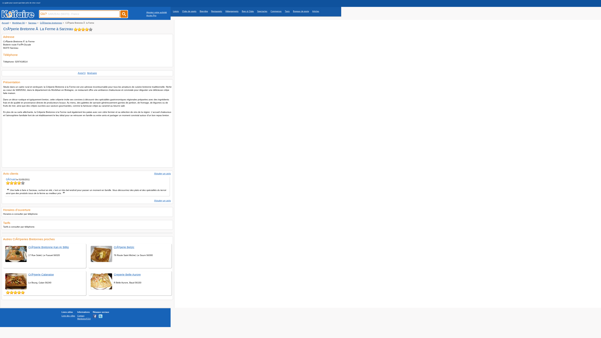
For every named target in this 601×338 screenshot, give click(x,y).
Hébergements (232, 11)
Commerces (276, 11)
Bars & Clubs (248, 11)
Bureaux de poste (301, 11)
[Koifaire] (18, 16)
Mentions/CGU (84, 319)
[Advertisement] (87, 141)
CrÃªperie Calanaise (41, 274)
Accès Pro (151, 15)
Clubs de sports (189, 11)
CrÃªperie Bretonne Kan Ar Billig (48, 247)
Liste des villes (68, 316)
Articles (315, 11)
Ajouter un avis (162, 173)
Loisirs (176, 11)
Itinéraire (92, 73)
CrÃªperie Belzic (124, 247)
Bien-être (204, 11)
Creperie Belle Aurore (127, 274)
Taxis (287, 11)
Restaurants (216, 11)
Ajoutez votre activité (156, 12)
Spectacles (262, 11)
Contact (80, 316)
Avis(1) (82, 73)
